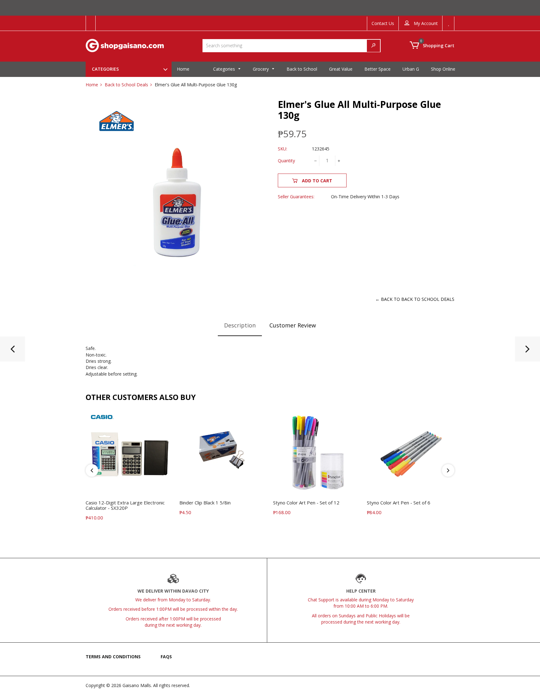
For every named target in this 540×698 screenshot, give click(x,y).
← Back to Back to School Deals (414, 299)
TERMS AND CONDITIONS (113, 657)
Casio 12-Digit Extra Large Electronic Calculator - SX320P (125, 505)
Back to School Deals (126, 85)
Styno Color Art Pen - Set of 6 (398, 502)
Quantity (286, 161)
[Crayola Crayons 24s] (527, 351)
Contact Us (383, 23)
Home (92, 85)
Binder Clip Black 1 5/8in (205, 502)
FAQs (166, 657)
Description (240, 325)
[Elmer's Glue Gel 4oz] (12, 351)
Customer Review (292, 325)
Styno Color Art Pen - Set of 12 (306, 502)
